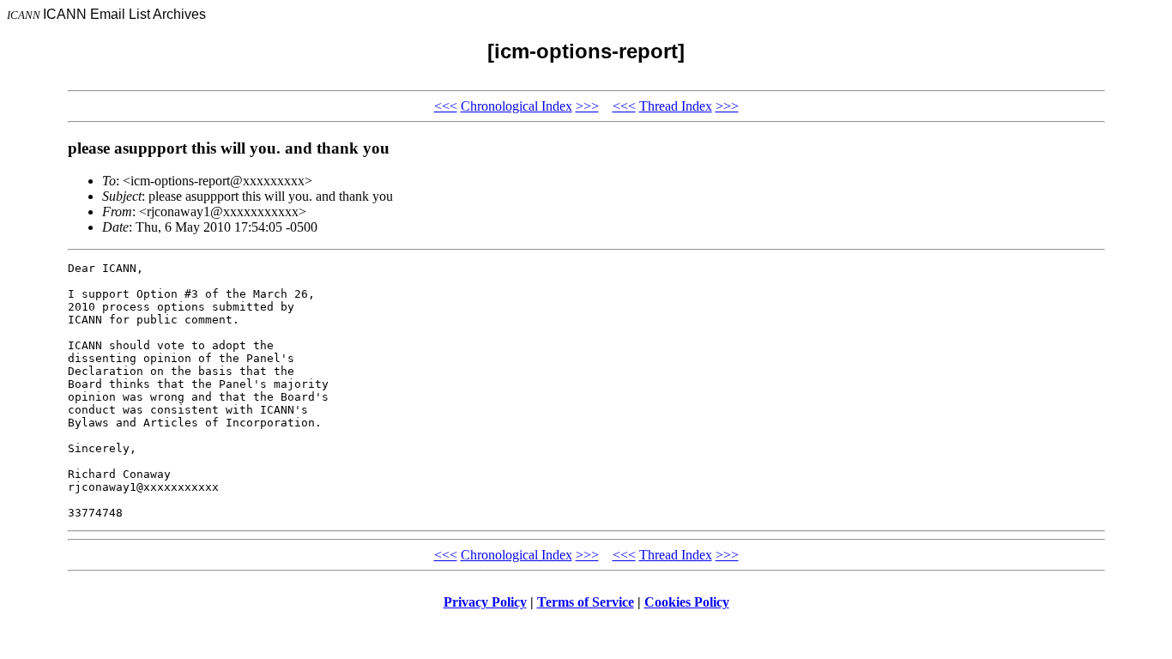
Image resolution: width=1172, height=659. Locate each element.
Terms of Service (585, 602)
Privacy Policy (485, 602)
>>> (587, 106)
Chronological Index (516, 106)
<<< (445, 106)
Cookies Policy (686, 602)
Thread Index (675, 106)
